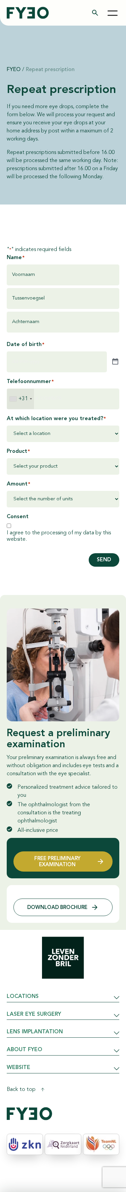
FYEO (13, 69)
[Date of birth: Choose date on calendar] (115, 361)
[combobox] (20, 399)
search (95, 13)
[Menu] (112, 12)
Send (104, 560)
